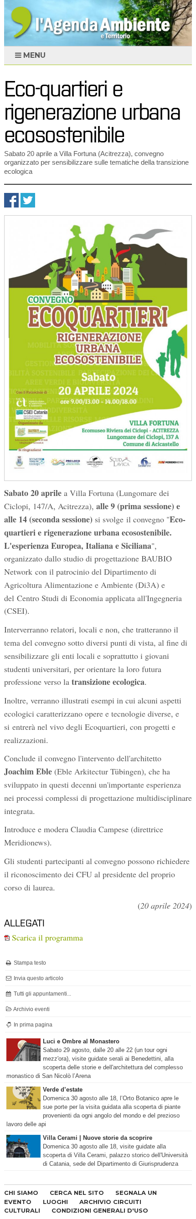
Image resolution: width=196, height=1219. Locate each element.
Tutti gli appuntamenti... (41, 994)
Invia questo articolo (37, 978)
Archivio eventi (31, 1009)
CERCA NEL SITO (77, 1192)
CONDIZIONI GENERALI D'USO (100, 1210)
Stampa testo (29, 963)
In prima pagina (32, 1025)
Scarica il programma (46, 937)
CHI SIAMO (21, 1192)
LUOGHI (55, 1201)
